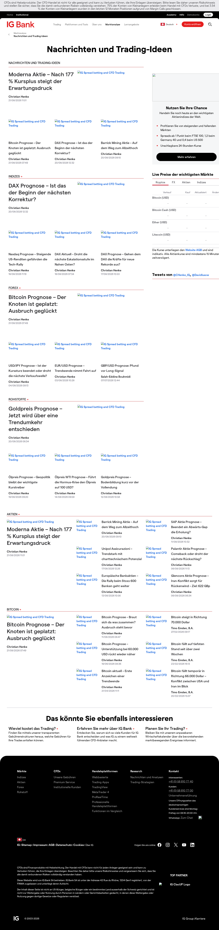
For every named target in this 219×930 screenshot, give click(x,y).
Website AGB (193, 249)
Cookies (78, 844)
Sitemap (26, 844)
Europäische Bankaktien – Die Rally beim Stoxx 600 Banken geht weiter (120, 581)
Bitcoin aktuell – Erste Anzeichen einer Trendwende (117, 676)
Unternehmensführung (183, 795)
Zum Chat (187, 817)
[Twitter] (176, 845)
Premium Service (64, 782)
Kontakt (174, 771)
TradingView (100, 787)
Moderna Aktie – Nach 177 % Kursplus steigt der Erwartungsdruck (41, 81)
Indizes (14, 176)
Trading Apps (100, 782)
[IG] (21, 24)
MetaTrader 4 (100, 792)
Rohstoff (22, 792)
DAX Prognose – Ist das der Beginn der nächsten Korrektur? (74, 148)
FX (173, 182)
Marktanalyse (112, 24)
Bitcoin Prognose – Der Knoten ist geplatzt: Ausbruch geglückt (30, 148)
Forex (13, 287)
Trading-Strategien (142, 782)
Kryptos (160, 182)
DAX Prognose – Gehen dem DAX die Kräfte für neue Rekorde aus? (121, 259)
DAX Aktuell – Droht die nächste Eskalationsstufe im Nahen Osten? (74, 259)
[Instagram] (168, 845)
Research (136, 771)
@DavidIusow (200, 274)
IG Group (188, 918)
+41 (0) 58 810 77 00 (181, 790)
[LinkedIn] (192, 845)
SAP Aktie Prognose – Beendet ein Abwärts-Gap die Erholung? (189, 527)
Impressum (40, 844)
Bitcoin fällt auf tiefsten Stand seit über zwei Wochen (187, 649)
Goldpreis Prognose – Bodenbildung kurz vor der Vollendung (120, 482)
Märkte (21, 771)
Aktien (186, 182)
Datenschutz (64, 844)
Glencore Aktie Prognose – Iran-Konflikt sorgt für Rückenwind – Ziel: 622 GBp (190, 581)
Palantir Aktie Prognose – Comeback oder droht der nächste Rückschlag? (189, 554)
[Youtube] (184, 845)
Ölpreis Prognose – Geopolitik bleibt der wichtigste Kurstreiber (29, 482)
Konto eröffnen (192, 24)
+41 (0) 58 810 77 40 (181, 781)
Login (208, 14)
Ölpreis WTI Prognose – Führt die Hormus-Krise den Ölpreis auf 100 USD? (75, 482)
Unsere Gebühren (65, 777)
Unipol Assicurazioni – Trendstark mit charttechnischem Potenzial (122, 554)
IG (18, 844)
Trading (57, 24)
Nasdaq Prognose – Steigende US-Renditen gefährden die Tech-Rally (30, 259)
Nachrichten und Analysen (146, 777)
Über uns (96, 24)
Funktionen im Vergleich (107, 811)
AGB (51, 844)
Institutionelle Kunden (67, 787)
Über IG (89, 844)
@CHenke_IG (181, 274)
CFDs (57, 771)
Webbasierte (100, 777)
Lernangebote (131, 24)
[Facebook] (159, 845)
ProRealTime (100, 797)
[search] (210, 24)
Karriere (200, 918)
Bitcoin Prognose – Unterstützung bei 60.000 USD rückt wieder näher (120, 649)
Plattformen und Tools (76, 24)
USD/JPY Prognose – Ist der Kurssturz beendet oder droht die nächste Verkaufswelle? (30, 370)
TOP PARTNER (179, 875)
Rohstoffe (17, 399)
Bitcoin (13, 609)
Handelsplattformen (105, 771)
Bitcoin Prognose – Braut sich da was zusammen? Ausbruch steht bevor (119, 622)
